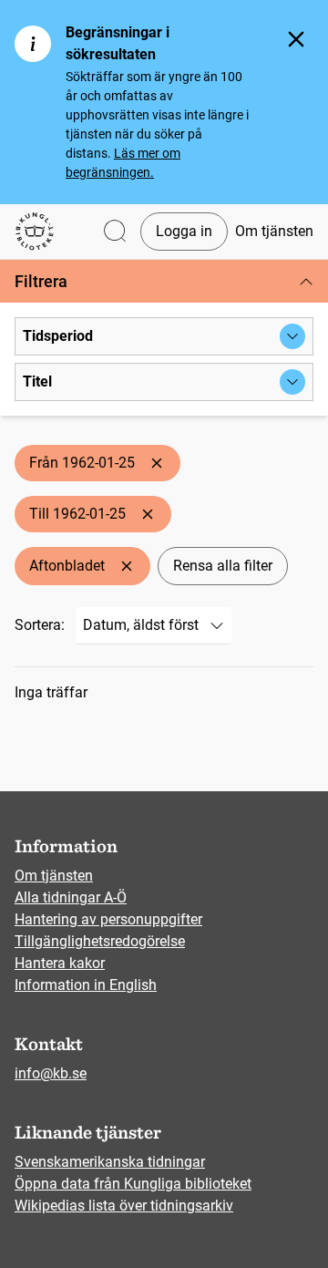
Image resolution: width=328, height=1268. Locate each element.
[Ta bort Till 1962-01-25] (147, 514)
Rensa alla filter (222, 565)
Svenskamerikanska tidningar (110, 1161)
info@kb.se (51, 1073)
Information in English (86, 985)
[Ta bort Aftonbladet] (126, 566)
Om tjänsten (274, 231)
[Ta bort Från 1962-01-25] (156, 463)
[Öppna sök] (115, 232)
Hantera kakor (60, 963)
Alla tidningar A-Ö (71, 897)
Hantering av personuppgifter (108, 919)
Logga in (184, 231)
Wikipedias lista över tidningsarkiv (124, 1205)
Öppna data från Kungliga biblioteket (133, 1183)
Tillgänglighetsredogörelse (100, 941)
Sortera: (40, 625)
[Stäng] (296, 39)
